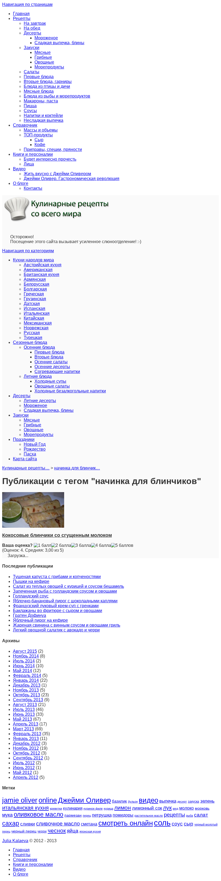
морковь (202, 808)
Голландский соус (31, 596)
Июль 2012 (24, 763)
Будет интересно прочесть (50, 159)
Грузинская (35, 298)
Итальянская (37, 313)
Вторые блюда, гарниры (48, 81)
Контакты (33, 188)
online (48, 800)
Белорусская (36, 284)
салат (201, 815)
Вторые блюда (48, 357)
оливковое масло (38, 814)
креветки (56, 808)
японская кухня (90, 831)
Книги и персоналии (33, 154)
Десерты (32, 33)
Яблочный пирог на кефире (40, 620)
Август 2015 (25, 651)
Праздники (23, 439)
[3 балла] (81, 545)
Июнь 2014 (24, 666)
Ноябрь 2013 (26, 690)
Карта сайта (25, 459)
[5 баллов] (122, 545)
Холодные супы (50, 381)
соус (177, 824)
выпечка (167, 801)
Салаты (31, 72)
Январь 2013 (26, 738)
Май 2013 (22, 719)
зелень (207, 801)
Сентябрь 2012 (28, 758)
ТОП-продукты (38, 135)
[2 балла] (61, 545)
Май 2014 (22, 670)
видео (148, 800)
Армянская (35, 279)
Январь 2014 (26, 680)
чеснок (57, 830)
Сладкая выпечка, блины (59, 42)
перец (87, 815)
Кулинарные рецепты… (26, 468)
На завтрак (35, 23)
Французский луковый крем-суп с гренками (56, 605)
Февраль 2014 (27, 675)
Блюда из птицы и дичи (47, 86)
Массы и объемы (41, 130)
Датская (32, 303)
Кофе (39, 144)
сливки (27, 824)
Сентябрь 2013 (28, 699)
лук (167, 807)
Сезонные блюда (30, 342)
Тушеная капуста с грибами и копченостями (57, 576)
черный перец (23, 831)
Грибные (43, 57)
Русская (32, 332)
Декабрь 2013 (26, 685)
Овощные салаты (52, 386)
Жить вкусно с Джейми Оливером (57, 173)
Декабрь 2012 (26, 743)
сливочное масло (58, 824)
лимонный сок (147, 808)
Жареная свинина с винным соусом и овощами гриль (66, 625)
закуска (193, 801)
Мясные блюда (39, 91)
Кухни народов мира (33, 260)
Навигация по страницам (27, 4)
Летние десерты (40, 400)
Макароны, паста (41, 101)
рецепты (174, 815)
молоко (186, 808)
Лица (29, 164)
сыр (188, 824)
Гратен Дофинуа (29, 615)
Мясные (42, 52)
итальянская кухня (25, 808)
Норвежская (36, 328)
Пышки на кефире (31, 581)
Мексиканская (38, 323)
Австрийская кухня (42, 264)
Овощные (44, 62)
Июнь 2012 (24, 767)
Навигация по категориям (28, 250)
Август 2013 (25, 704)
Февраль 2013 (27, 733)
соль (162, 822)
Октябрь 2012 (26, 753)
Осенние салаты (51, 362)
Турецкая (33, 337)
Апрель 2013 (25, 724)
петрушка (102, 815)
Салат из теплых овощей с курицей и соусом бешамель (68, 586)
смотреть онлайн (125, 823)
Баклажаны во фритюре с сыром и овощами (57, 610)
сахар (10, 823)
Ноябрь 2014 (26, 656)
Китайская (34, 318)
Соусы (30, 110)
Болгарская (35, 289)
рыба (189, 815)
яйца (72, 831)
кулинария (72, 808)
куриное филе (93, 808)
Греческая (34, 294)
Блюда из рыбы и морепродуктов (57, 96)
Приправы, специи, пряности (53, 149)
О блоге (20, 183)
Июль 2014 (24, 661)
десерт (182, 801)
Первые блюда (39, 76)
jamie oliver (19, 800)
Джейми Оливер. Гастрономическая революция (71, 178)
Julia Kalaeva (15, 840)
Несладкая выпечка (43, 120)
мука (7, 815)
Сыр (38, 139)
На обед (32, 28)
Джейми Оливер (84, 800)
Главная (21, 13)
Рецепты (21, 18)
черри (42, 831)
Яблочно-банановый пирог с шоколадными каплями (65, 601)
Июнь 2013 (24, 714)
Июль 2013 (24, 709)
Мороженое (46, 38)
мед (175, 808)
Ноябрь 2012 (26, 748)
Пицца (30, 105)
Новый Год (35, 444)
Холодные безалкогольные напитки (70, 391)
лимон (122, 807)
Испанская (34, 308)
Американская (38, 269)
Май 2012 (22, 772)
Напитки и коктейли (43, 115)
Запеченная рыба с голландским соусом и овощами (65, 591)
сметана (89, 824)
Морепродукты (49, 67)
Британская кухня (41, 274)
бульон (133, 801)
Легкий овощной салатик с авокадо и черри (56, 630)
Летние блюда (38, 376)
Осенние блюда (39, 347)
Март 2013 (23, 729)
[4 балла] (101, 545)
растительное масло (148, 815)
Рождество (35, 449)
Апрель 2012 (25, 777)
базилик (119, 801)
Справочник (25, 125)
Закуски (31, 47)
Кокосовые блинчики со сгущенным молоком (57, 535)
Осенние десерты (52, 366)
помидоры (123, 815)
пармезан (73, 815)
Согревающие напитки (57, 371)
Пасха (30, 454)
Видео (19, 169)
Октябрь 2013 (26, 695)
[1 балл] (42, 545)
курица (108, 808)
